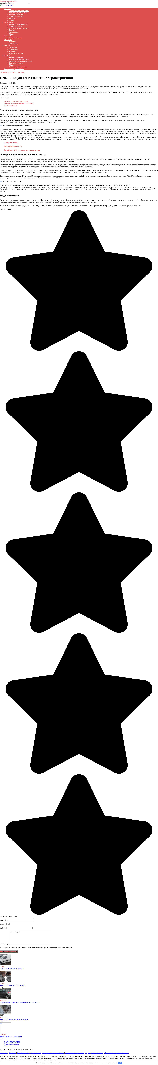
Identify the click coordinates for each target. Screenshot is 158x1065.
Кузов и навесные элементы (19, 11)
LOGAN (7, 45)
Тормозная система (16, 16)
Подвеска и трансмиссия (18, 13)
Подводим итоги (10, 105)
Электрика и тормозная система (20, 61)
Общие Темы (13, 44)
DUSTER (7, 9)
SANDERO (8, 22)
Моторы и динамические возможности (18, 103)
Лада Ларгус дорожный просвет (12, 968)
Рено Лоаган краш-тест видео (11, 1036)
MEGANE (8, 40)
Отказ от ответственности (74, 1053)
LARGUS (7, 55)
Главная (3, 72)
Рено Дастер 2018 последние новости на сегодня (22, 150)
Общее (11, 20)
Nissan (6, 1046)
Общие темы (13, 49)
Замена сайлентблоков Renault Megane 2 (14, 1019)
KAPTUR (7, 36)
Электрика (12, 18)
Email (2, 924)
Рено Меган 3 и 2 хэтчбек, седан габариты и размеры (19, 1002)
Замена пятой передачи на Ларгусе (12, 985)
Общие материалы (15, 38)
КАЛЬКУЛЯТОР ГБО (12, 1042)
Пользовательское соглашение (53, 1053)
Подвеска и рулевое (16, 53)
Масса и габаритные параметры (16, 101)
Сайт (2, 928)
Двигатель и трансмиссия (18, 24)
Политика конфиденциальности (29, 1053)
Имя (2, 920)
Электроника (13, 32)
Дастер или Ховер (11, 143)
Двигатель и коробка (16, 14)
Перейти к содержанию (8, 1)
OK (120, 1062)
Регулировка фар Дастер (13, 146)
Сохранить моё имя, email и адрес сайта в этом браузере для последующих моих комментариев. (38, 948)
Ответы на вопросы (11, 1044)
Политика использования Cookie (116, 1053)
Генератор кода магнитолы (18, 67)
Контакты (12, 1053)
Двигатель (12, 42)
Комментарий (5, 944)
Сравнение (13, 47)
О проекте (4, 1053)
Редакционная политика (94, 1053)
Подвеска (12, 30)
